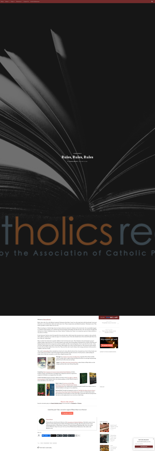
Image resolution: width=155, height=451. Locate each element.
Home (2, 1)
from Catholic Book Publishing (57, 372)
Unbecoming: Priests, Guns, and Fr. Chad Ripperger (113, 438)
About (6, 1)
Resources (18, 1)
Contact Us (26, 1)
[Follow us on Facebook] (107, 317)
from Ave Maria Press (71, 357)
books (42, 443)
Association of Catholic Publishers (75, 422)
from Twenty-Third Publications (66, 385)
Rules (51, 443)
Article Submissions (34, 1)
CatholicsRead (77, 153)
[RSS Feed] (113, 317)
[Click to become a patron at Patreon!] (67, 415)
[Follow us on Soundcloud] (115, 317)
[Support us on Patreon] (116, 317)
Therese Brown (73, 161)
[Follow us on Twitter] (109, 317)
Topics (12, 1)
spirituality (55, 443)
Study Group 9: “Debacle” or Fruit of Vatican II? (114, 426)
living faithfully (46, 443)
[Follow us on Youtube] (111, 317)
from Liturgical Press (69, 362)
